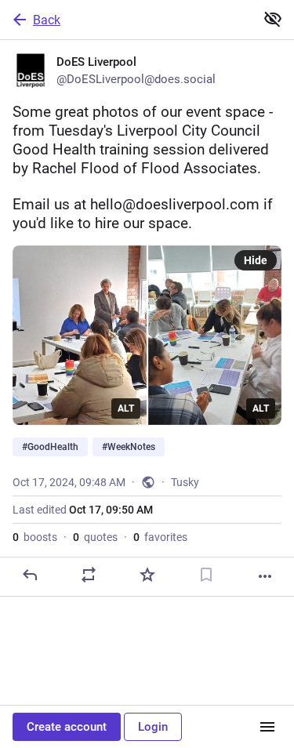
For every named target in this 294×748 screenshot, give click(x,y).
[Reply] (29, 574)
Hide (255, 260)
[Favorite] (147, 574)
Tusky (185, 482)
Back (46, 20)
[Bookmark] (206, 574)
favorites (160, 537)
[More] (265, 576)
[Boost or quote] (88, 574)
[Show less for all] (273, 19)
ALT (126, 408)
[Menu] (267, 727)
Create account (67, 727)
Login (153, 727)
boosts (35, 537)
